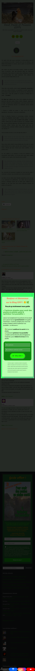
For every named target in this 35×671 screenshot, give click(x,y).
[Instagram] (22, 669)
